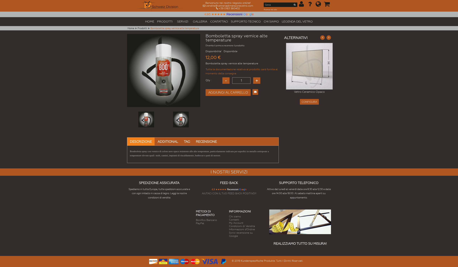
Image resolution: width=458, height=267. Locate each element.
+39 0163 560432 (229, 8)
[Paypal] (223, 261)
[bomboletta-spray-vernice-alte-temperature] (146, 119)
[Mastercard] (195, 261)
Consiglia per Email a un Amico (255, 92)
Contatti (234, 219)
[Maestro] (184, 261)
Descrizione (141, 141)
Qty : (208, 80)
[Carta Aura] (163, 261)
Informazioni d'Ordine (242, 229)
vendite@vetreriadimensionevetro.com (229, 5)
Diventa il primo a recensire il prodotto (225, 45)
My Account (236, 222)
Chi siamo (235, 216)
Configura (307, 102)
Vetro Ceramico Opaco (307, 92)
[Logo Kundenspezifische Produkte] (160, 6)
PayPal (200, 223)
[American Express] (174, 261)
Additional (168, 141)
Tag (187, 141)
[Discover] (153, 261)
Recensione (206, 141)
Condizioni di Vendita (242, 226)
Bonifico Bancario (206, 220)
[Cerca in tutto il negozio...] (295, 5)
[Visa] (210, 261)
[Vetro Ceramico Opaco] (307, 66)
